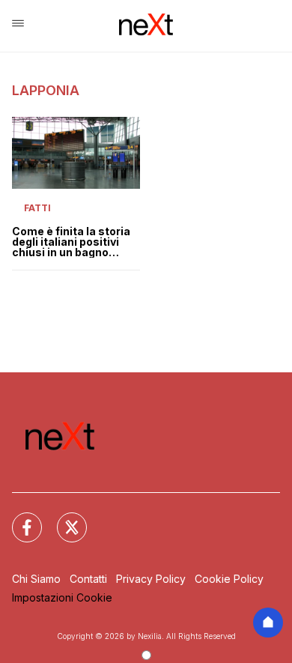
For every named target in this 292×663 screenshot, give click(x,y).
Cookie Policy (229, 578)
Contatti (88, 578)
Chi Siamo (36, 578)
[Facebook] (18, 518)
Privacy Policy (151, 578)
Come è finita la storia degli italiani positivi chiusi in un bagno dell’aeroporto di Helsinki (71, 242)
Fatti (37, 208)
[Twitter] (63, 518)
